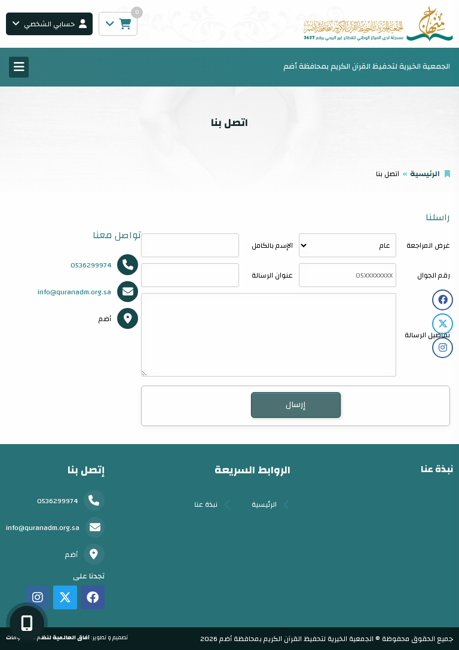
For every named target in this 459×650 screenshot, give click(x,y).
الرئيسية (425, 173)
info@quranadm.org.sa (74, 291)
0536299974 (91, 265)
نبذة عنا (206, 504)
